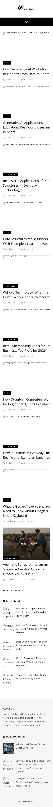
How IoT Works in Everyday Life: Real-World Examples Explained (27, 455)
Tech (6, 63)
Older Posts (14, 590)
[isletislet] (26, 9)
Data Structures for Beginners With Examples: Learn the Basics (27, 241)
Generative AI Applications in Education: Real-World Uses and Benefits (27, 127)
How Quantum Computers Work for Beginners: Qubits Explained (27, 401)
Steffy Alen (10, 79)
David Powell (11, 521)
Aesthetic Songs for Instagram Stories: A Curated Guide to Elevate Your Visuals (25, 569)
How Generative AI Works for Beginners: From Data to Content (28, 71)
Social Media (10, 558)
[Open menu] (26, 22)
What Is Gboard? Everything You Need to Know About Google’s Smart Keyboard (27, 511)
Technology (10, 174)
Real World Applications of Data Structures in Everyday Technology (26, 185)
